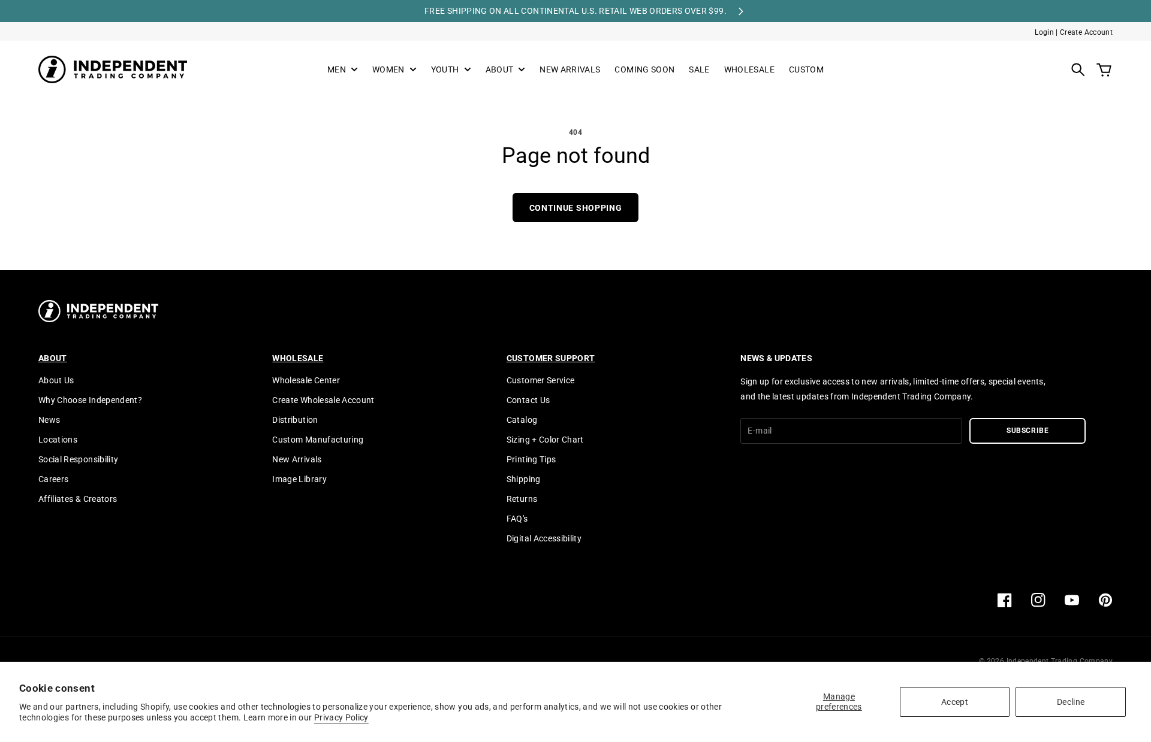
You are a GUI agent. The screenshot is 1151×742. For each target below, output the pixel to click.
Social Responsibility (78, 459)
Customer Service (541, 380)
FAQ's (517, 518)
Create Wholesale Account (323, 400)
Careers (53, 479)
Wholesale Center (306, 380)
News (49, 420)
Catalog (522, 420)
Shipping (524, 479)
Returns (522, 499)
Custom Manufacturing (317, 439)
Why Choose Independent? (90, 400)
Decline (1070, 702)
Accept (954, 702)
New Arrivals (296, 459)
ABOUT (500, 69)
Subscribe (1028, 430)
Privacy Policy (341, 717)
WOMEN (388, 69)
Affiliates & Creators (77, 499)
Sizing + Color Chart (545, 439)
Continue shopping (575, 208)
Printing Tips (531, 459)
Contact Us (528, 400)
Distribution (295, 420)
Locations (57, 439)
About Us (56, 380)
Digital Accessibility (544, 538)
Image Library (299, 479)
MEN (336, 69)
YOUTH (445, 69)
